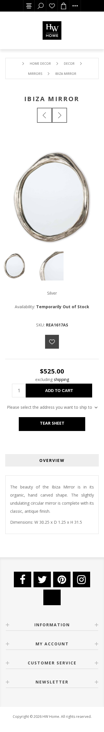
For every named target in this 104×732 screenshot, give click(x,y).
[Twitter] (42, 579)
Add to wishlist (52, 342)
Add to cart (59, 390)
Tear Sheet (52, 423)
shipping (61, 379)
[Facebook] (22, 579)
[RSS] (52, 597)
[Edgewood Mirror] (59, 115)
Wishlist (52, 6)
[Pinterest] (61, 579)
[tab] (52, 460)
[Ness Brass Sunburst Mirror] (44, 115)
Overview (52, 460)
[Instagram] (81, 579)
